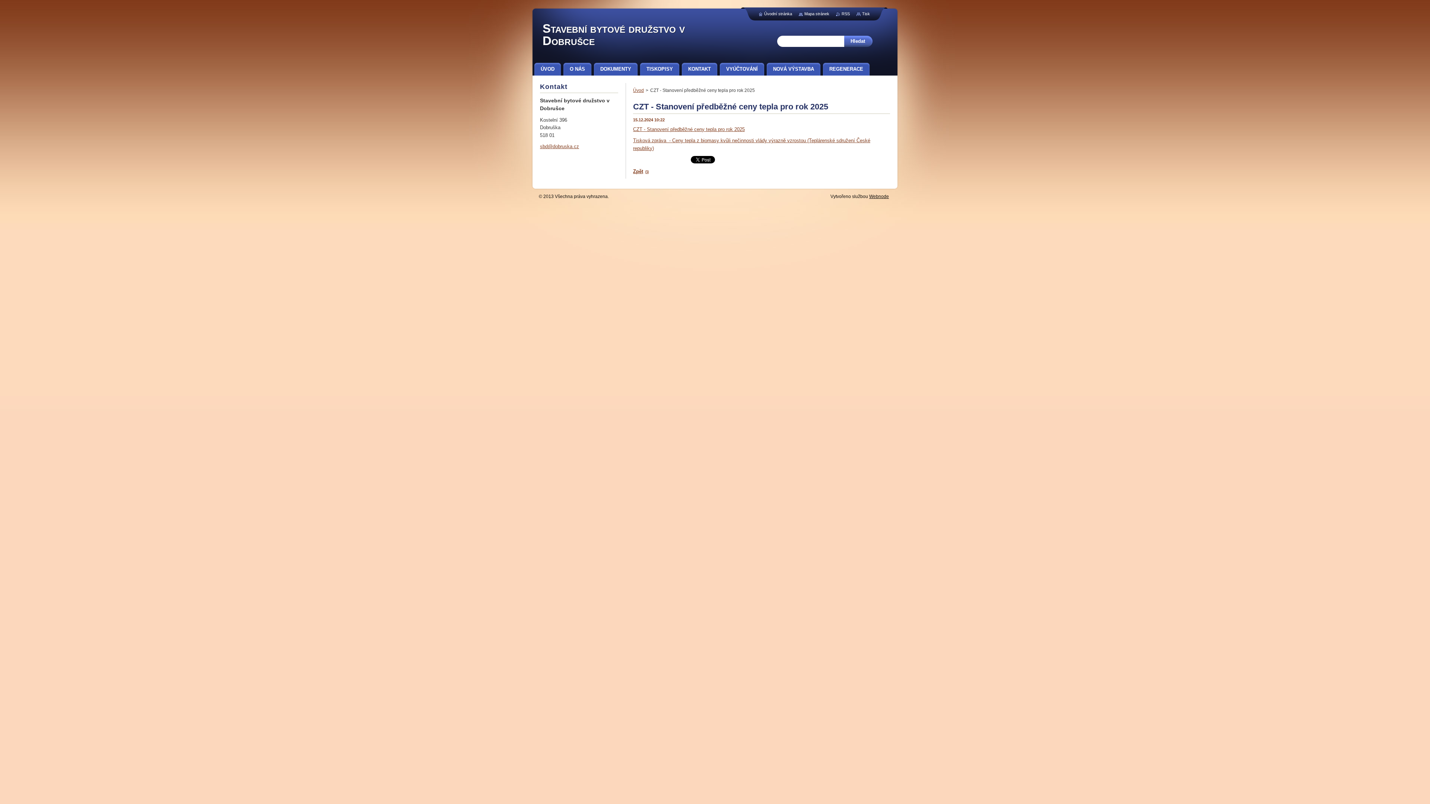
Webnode (879, 196)
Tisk (866, 14)
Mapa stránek (816, 14)
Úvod (638, 90)
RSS (846, 14)
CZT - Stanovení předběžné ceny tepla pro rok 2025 (689, 129)
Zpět (638, 171)
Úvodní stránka (778, 14)
